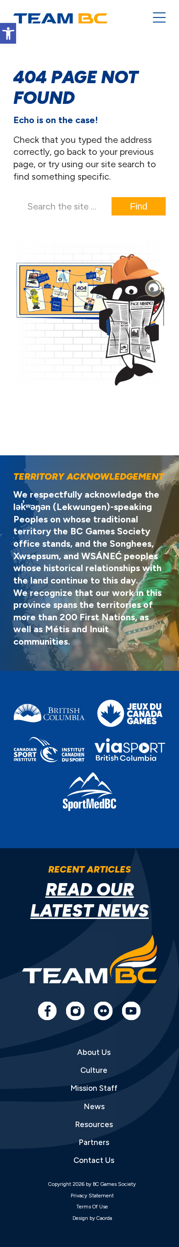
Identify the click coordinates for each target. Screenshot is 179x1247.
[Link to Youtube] (131, 1011)
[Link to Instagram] (75, 1011)
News (94, 1106)
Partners (93, 1142)
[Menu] (155, 18)
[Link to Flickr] (103, 1011)
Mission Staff (93, 1088)
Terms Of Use (92, 1206)
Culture (93, 1070)
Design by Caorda (92, 1218)
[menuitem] (155, 18)
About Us (94, 1052)
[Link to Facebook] (47, 1011)
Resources (94, 1124)
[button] (8, 33)
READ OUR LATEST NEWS (89, 899)
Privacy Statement (92, 1195)
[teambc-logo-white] (76, 18)
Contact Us (93, 1160)
